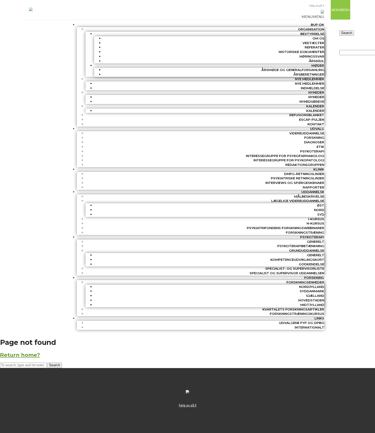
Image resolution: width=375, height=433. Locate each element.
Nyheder (316, 92)
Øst (320, 205)
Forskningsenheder (305, 282)
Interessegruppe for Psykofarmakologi (285, 156)
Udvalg (317, 129)
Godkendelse (311, 264)
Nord (319, 210)
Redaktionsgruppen (304, 165)
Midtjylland (312, 305)
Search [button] (54, 365)
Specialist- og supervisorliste (294, 268)
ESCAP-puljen (311, 119)
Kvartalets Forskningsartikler (293, 309)
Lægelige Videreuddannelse (297, 201)
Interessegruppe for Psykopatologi (288, 160)
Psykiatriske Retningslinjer (297, 178)
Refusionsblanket (306, 115)
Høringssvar (311, 56)
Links (319, 318)
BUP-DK (317, 25)
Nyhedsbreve (311, 101)
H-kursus (315, 223)
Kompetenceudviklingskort (297, 260)
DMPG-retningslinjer (304, 174)
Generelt (315, 242)
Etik (320, 147)
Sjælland (315, 296)
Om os (318, 38)
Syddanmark (312, 291)
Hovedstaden (311, 300)
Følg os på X (316, 5)
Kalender (315, 106)
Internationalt (309, 327)
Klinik (318, 169)
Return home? (20, 355)
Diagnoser (314, 142)
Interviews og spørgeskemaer (294, 183)
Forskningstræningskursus (297, 314)
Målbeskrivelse (309, 196)
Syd (320, 214)
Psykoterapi (312, 151)
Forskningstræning (305, 232)
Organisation (311, 29)
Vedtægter (313, 43)
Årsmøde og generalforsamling (292, 70)
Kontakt (316, 124)
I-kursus (316, 219)
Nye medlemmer (309, 79)
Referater (314, 47)
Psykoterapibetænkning (300, 246)
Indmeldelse (312, 88)
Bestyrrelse (312, 34)
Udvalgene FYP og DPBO (301, 323)
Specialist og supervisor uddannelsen (287, 273)
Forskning (314, 138)
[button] (313, 17)
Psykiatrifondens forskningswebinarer (285, 228)
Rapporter (313, 187)
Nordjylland (311, 287)
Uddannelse (312, 192)
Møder (317, 65)
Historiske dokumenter (301, 52)
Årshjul (316, 61)
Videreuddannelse (306, 133)
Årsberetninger (308, 74)
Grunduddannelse (306, 250)
